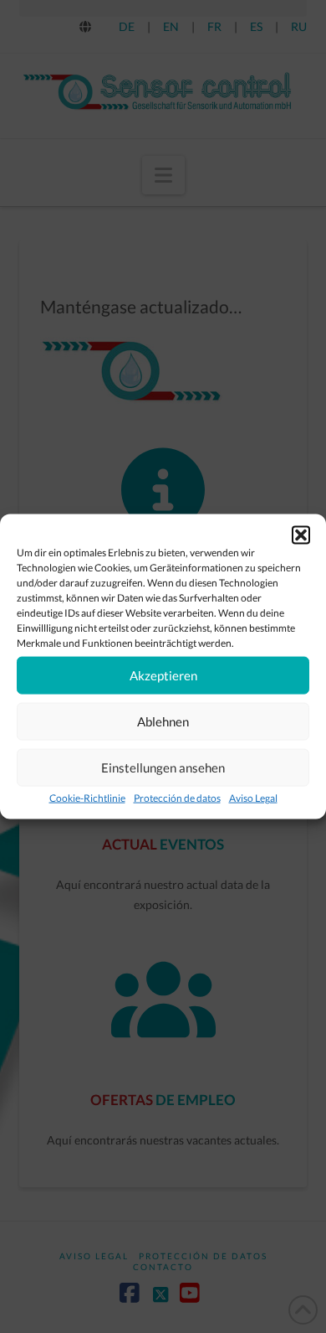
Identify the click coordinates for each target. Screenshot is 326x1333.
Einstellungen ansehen (163, 767)
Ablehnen (163, 721)
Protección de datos (177, 797)
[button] (301, 534)
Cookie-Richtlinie (87, 797)
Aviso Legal (253, 797)
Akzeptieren (163, 675)
